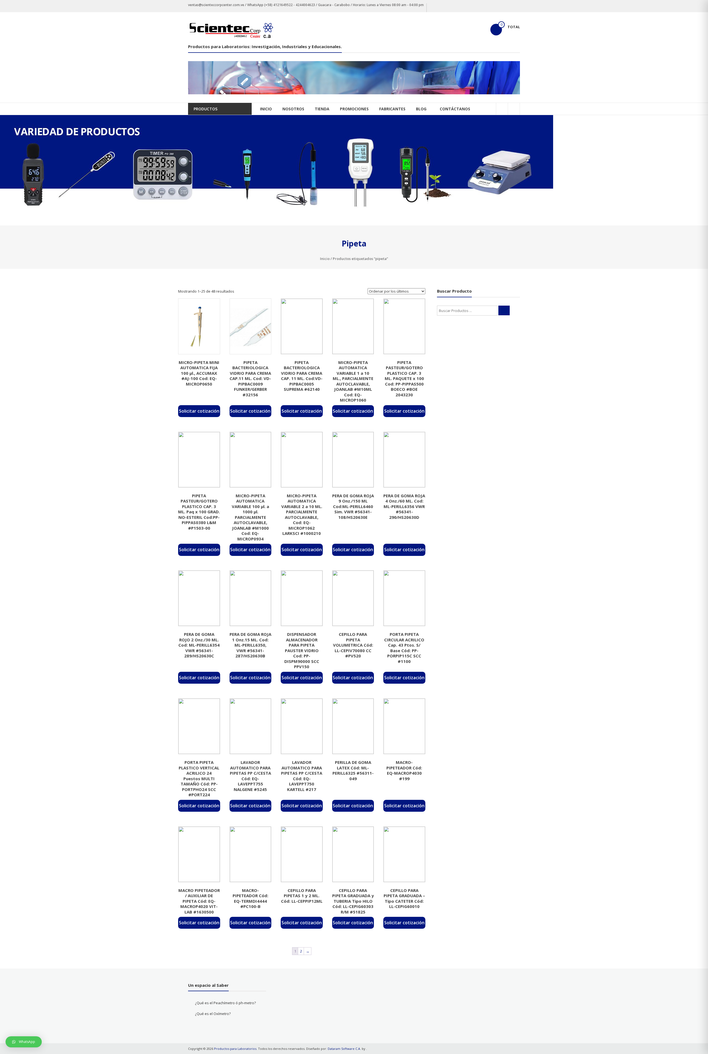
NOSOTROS (293, 108)
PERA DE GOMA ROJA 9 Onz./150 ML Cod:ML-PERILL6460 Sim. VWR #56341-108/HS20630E (353, 506)
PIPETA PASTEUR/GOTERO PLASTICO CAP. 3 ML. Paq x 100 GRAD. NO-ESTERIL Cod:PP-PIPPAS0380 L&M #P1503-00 (199, 512)
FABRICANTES (392, 108)
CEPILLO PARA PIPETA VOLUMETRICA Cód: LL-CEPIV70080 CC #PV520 (353, 645)
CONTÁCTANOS (455, 108)
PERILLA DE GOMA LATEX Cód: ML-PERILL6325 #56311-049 (353, 770)
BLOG (421, 108)
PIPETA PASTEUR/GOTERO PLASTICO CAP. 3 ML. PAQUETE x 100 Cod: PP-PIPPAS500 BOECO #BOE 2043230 (404, 378)
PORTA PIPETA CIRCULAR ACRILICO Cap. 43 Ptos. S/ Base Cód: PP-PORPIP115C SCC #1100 (404, 647)
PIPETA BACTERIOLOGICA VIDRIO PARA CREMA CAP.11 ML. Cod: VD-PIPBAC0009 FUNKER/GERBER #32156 (250, 378)
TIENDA (322, 108)
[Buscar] (504, 310)
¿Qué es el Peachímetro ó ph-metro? (225, 1002)
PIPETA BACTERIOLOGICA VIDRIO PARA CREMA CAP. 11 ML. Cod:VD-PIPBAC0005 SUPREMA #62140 (301, 376)
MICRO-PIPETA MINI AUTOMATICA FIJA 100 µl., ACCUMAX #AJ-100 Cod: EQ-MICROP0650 (199, 373)
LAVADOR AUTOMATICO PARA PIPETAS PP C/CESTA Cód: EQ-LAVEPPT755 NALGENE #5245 (250, 775)
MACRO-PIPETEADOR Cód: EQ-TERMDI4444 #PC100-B (250, 898)
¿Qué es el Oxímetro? (213, 1013)
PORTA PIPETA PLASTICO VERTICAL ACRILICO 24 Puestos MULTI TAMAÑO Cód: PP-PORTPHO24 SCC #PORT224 (199, 778)
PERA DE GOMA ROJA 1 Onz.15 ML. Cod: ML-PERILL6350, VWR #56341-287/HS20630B (250, 645)
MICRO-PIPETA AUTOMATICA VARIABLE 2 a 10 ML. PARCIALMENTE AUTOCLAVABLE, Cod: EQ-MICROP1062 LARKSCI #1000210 (301, 514)
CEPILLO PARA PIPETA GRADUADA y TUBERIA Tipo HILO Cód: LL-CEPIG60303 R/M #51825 (353, 901)
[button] (24, 1041)
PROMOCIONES (354, 108)
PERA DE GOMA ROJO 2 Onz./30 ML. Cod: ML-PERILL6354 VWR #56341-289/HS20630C (199, 645)
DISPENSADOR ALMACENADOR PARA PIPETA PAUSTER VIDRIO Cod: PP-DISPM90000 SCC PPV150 (301, 650)
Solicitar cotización (199, 411)
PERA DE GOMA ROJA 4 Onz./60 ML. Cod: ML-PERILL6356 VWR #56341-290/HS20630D (404, 506)
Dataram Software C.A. (344, 1049)
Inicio (325, 258)
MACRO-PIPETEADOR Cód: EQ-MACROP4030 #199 (404, 770)
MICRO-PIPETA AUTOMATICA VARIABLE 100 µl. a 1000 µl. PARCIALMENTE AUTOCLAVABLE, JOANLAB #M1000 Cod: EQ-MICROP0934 (250, 517)
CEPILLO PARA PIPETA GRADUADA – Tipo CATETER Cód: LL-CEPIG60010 (404, 898)
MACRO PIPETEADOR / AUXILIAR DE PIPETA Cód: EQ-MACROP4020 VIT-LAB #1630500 (199, 901)
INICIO (266, 108)
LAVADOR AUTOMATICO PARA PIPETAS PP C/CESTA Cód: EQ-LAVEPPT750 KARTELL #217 (301, 775)
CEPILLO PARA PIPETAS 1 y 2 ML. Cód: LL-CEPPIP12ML (301, 896)
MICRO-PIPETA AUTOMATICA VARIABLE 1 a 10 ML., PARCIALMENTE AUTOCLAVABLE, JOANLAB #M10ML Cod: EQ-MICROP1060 (353, 381)
